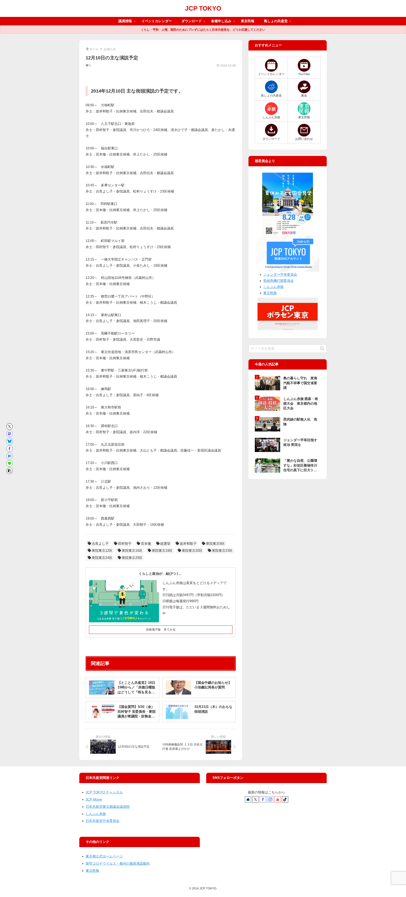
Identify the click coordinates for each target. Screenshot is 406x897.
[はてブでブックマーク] (9, 456)
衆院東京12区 (102, 550)
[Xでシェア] (9, 426)
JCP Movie (94, 799)
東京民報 (270, 293)
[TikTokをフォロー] (285, 799)
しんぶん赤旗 (273, 287)
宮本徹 (146, 543)
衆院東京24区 (102, 558)
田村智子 (125, 543)
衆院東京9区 (215, 543)
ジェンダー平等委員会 (280, 274)
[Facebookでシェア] (9, 448)
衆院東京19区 (162, 550)
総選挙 (165, 543)
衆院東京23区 (222, 550)
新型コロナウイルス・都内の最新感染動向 (118, 863)
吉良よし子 (100, 543)
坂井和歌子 (188, 543)
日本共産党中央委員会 (102, 821)
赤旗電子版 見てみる (161, 629)
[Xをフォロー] (255, 799)
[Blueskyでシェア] (9, 441)
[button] (9, 471)
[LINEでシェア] (9, 463)
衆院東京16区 (132, 550)
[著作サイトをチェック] (248, 799)
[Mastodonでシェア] (9, 434)
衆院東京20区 (192, 550)
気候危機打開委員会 (278, 281)
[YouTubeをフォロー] (277, 799)
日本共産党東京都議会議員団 (108, 806)
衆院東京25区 (132, 558)
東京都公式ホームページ (104, 856)
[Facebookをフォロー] (263, 799)
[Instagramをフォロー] (270, 799)
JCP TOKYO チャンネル (104, 792)
